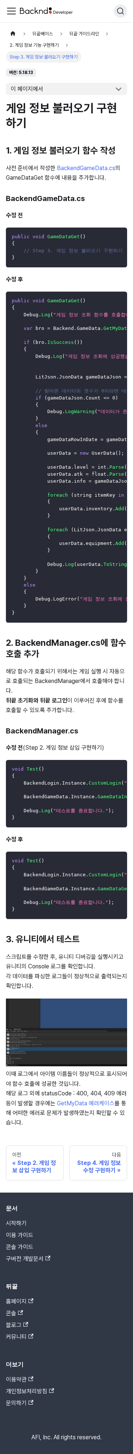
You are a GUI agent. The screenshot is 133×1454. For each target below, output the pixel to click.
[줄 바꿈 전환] (104, 236)
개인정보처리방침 (26, 1391)
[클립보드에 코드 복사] (118, 236)
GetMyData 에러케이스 (86, 1103)
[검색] (120, 11)
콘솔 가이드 (19, 1246)
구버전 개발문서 (25, 1258)
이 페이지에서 (27, 88)
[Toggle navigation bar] (11, 11)
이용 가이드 (19, 1235)
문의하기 (16, 1403)
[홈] (13, 33)
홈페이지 (16, 1301)
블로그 (13, 1324)
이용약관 (16, 1379)
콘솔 (11, 1313)
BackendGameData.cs (86, 168)
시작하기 (16, 1223)
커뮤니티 (16, 1336)
